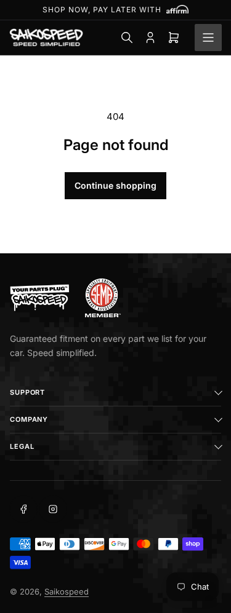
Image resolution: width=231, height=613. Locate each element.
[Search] (126, 37)
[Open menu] (208, 37)
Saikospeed (66, 591)
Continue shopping (115, 185)
